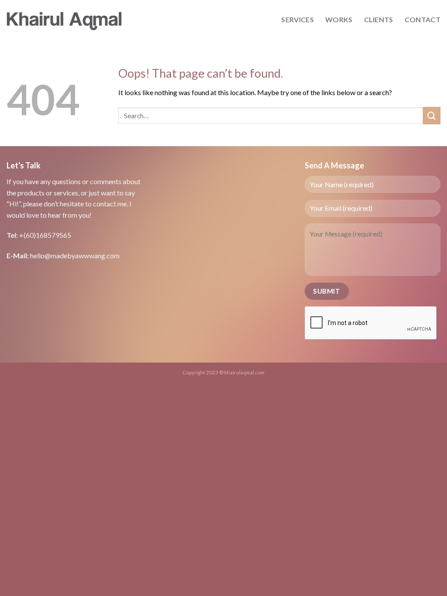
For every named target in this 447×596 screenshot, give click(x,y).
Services (297, 19)
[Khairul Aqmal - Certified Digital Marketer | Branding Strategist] (64, 20)
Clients (378, 19)
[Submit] (431, 115)
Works (339, 19)
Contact (422, 19)
